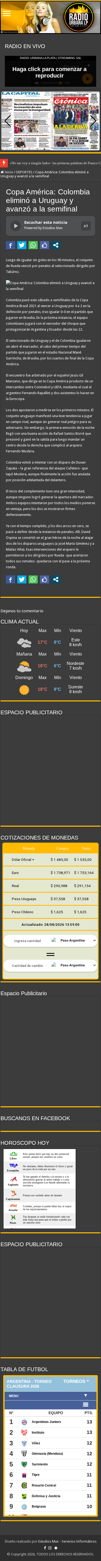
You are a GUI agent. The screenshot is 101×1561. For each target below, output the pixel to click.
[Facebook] (45, 1548)
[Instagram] (50, 1548)
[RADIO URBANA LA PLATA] (50, 17)
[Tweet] (21, 245)
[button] (93, 121)
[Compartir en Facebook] (10, 245)
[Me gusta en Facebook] (44, 245)
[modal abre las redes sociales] (55, 245)
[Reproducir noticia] (15, 226)
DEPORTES (24, 172)
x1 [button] (86, 225)
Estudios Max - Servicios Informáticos (67, 1541)
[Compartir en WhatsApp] (33, 245)
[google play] (56, 1548)
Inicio (8, 172)
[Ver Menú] (6, 14)
